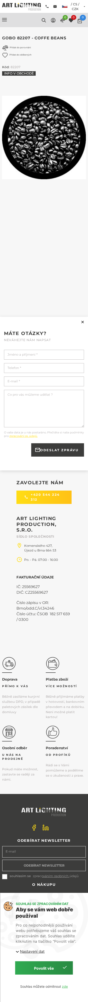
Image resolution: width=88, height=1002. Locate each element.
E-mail (11, 851)
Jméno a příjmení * (23, 354)
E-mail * (14, 381)
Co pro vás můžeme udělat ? (30, 394)
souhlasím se (20, 876)
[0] (79, 21)
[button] (4, 19)
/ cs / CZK (75, 6)
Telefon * (14, 368)
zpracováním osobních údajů (56, 876)
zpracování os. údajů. (23, 436)
